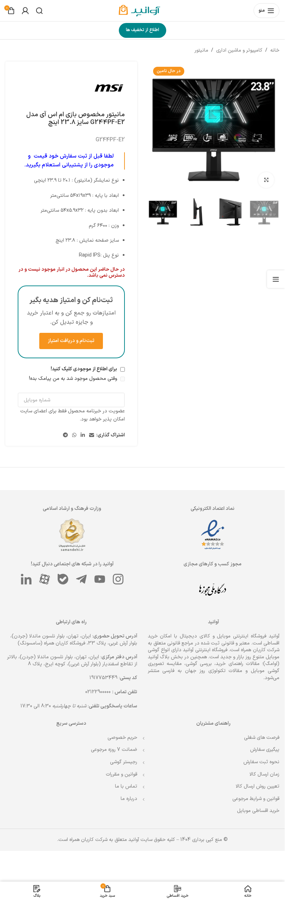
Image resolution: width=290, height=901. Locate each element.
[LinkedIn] (26, 738)
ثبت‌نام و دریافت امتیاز (71, 340)
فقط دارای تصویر (254, 557)
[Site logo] (142, 10)
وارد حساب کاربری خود (211, 606)
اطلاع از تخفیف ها (142, 30)
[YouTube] (99, 738)
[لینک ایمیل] (91, 385)
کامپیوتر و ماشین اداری (239, 50)
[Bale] (63, 738)
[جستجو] (39, 11)
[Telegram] (81, 738)
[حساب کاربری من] (25, 11)
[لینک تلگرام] (65, 385)
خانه (274, 50)
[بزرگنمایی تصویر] (266, 180)
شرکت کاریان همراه (260, 809)
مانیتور (201, 50)
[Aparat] (44, 738)
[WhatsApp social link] (74, 385)
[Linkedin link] (83, 385)
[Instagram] (118, 738)
